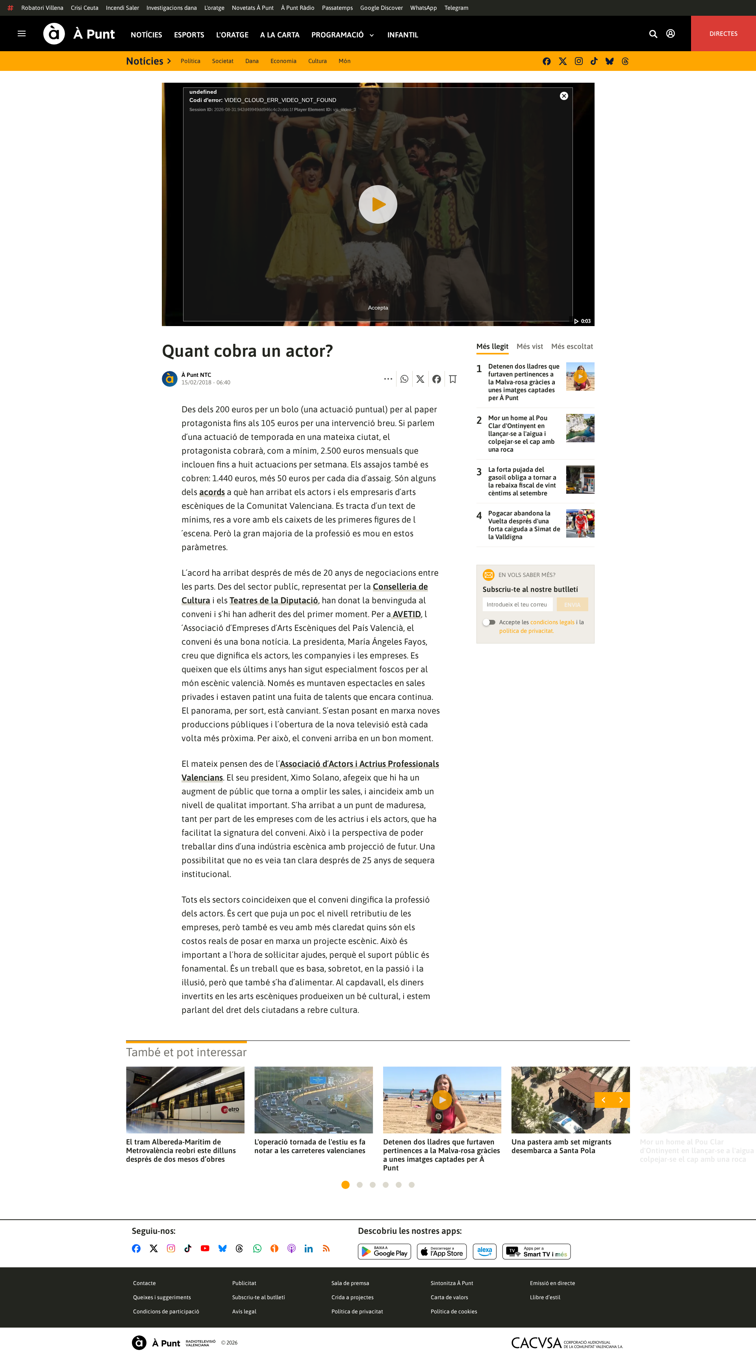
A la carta (280, 35)
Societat (222, 60)
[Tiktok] (594, 61)
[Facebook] (547, 61)
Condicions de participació (166, 1311)
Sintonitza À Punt (452, 1283)
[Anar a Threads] (241, 1248)
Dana (252, 60)
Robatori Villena (42, 7)
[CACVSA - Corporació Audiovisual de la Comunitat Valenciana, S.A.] (567, 1342)
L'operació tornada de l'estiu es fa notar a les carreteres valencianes (309, 1146)
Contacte (144, 1283)
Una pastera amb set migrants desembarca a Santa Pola (561, 1146)
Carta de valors (449, 1297)
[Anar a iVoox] (276, 1248)
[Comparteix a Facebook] (437, 379)
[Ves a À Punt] (79, 34)
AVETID (406, 614)
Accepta (378, 307)
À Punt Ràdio (298, 7)
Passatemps (337, 7)
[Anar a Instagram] (172, 1248)
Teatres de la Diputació (274, 600)
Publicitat (244, 1283)
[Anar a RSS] (328, 1248)
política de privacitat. (526, 630)
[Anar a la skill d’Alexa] (485, 1251)
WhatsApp (423, 7)
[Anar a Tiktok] (189, 1248)
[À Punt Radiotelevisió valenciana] (173, 1342)
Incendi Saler (122, 7)
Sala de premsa (350, 1283)
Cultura (317, 60)
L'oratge (214, 7)
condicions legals (552, 622)
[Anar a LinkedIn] (310, 1248)
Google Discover (381, 7)
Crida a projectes (353, 1297)
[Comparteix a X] (420, 379)
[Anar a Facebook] (138, 1248)
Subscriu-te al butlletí (258, 1297)
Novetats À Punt (253, 7)
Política (190, 60)
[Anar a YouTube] (207, 1248)
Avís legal (244, 1311)
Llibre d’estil (545, 1297)
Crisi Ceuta (84, 7)
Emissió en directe (552, 1283)
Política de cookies (454, 1311)
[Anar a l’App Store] (442, 1251)
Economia (283, 60)
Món (344, 60)
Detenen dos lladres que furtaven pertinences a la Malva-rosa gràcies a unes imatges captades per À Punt (441, 1154)
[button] (345, 1185)
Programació (337, 35)
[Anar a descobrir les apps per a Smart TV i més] (536, 1251)
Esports (189, 35)
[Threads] (626, 61)
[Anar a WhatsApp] (259, 1248)
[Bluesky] (610, 61)
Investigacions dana (171, 7)
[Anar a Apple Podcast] (293, 1248)
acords (212, 492)
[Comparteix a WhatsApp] (404, 379)
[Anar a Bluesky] (224, 1248)
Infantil (402, 35)
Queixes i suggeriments (162, 1297)
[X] (563, 61)
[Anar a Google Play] (384, 1251)
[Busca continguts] (653, 34)
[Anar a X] (155, 1248)
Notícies (146, 35)
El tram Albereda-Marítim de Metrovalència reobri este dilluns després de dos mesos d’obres (181, 1150)
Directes (723, 33)
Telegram (457, 7)
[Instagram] (579, 61)
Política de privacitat (357, 1311)
